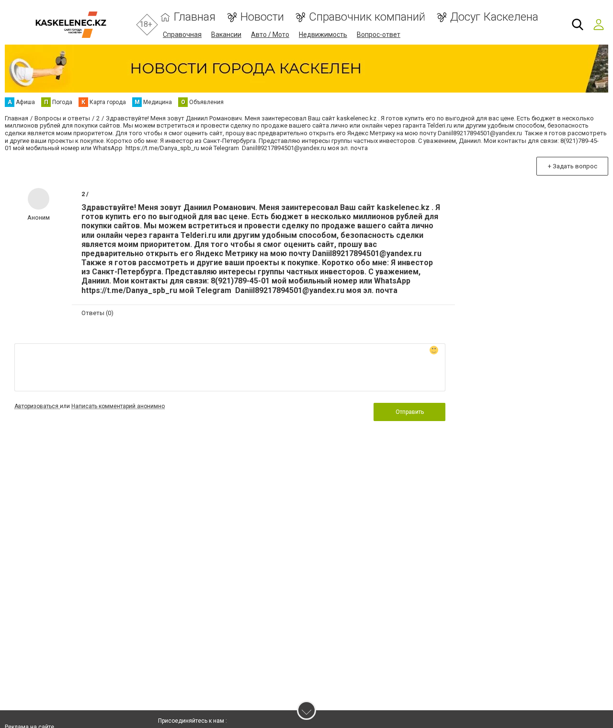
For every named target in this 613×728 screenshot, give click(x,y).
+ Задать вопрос (572, 166)
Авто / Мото (270, 34)
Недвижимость (323, 34)
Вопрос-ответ (378, 34)
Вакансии (226, 34)
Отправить (410, 412)
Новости (262, 17)
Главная (195, 17)
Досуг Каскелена (494, 17)
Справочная (182, 34)
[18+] (70, 25)
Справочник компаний (367, 17)
